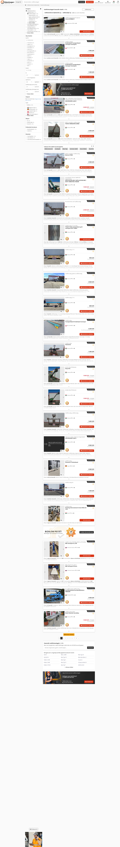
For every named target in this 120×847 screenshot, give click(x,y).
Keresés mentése (69, 634)
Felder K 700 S (47, 665)
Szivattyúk (32, 19)
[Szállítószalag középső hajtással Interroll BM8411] (54, 25)
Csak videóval (31, 137)
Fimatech (30, 64)
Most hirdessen (89, 93)
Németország (33, 109)
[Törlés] (60, 12)
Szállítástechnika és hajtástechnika (31, 11)
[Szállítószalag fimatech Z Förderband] (54, 468)
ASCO (29, 62)
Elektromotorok (33, 15)
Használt (30, 123)
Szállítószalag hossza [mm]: (31, 84)
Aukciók (29, 130)
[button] (118, 2)
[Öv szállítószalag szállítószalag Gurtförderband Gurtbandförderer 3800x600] (54, 596)
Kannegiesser (31, 46)
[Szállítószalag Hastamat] (54, 350)
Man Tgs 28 (81, 654)
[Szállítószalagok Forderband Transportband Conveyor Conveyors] (54, 49)
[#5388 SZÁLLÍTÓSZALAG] (54, 397)
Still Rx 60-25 (81, 665)
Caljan (29, 59)
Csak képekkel (31, 136)
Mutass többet (69, 667)
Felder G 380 (47, 660)
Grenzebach (30, 47)
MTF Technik (30, 52)
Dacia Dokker (83, 149)
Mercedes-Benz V (82, 657)
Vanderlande (30, 54)
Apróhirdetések (31, 129)
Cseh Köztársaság (33, 114)
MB (28, 65)
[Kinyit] (69, 38)
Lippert (29, 44)
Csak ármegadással (31, 77)
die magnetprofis (31, 51)
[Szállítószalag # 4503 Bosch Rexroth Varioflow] (54, 619)
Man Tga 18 (63, 657)
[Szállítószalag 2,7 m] (54, 304)
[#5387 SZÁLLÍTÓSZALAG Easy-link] (54, 374)
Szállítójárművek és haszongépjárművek (33, 27)
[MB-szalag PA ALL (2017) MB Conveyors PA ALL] (54, 572)
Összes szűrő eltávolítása (79, 12)
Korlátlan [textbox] (30, 105)
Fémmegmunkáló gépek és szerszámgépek (32, 25)
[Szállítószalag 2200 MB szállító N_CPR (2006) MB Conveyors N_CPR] (54, 549)
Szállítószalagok (33, 13)
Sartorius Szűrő (74, 149)
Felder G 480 (47, 662)
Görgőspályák (32, 21)
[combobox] (33, 105)
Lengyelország (33, 111)
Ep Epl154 (46, 657)
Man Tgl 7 (63, 665)
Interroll (29, 49)
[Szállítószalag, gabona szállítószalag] (54, 280)
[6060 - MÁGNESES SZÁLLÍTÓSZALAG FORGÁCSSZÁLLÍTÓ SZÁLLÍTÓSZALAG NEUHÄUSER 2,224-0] (54, 105)
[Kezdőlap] (25, 5)
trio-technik (30, 60)
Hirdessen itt (34, 829)
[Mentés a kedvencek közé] (93, 19)
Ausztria (31, 112)
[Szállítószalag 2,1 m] (54, 256)
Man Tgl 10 (63, 662)
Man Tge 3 (63, 660)
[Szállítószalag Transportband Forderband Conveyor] (54, 327)
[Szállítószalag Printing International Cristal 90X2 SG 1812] (54, 513)
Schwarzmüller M (82, 662)
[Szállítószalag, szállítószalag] (54, 420)
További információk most (86, 532)
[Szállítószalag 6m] (54, 489)
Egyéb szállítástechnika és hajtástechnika (34, 17)
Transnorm (30, 42)
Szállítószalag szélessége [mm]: (32, 89)
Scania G (80, 660)
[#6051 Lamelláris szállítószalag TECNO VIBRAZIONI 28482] (54, 129)
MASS (29, 55)
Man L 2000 (63, 654)
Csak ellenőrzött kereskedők (34, 139)
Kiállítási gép (30, 122)
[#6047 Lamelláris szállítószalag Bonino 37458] (54, 161)
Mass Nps (65, 149)
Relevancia (88, 9)
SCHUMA (30, 57)
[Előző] (44, 25)
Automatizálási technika (33, 31)
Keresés (82, 2)
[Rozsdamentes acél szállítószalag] (54, 208)
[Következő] (63, 25)
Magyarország (33, 107)
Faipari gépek (31, 29)
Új (28, 120)
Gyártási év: (28, 79)
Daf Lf (45, 654)
